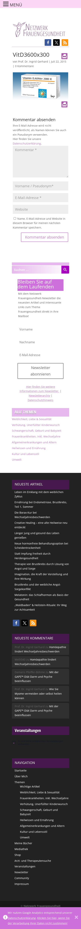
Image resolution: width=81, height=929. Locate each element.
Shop (18, 855)
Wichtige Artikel (30, 786)
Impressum (22, 884)
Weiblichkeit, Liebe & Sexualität (31, 419)
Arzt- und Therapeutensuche (33, 860)
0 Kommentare (24, 66)
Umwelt (16, 459)
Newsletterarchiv (39, 395)
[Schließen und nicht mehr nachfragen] (76, 918)
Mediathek (21, 849)
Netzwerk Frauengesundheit (42, 906)
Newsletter (21, 872)
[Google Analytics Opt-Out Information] (5, 918)
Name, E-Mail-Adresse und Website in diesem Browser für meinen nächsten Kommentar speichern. (39, 223)
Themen (20, 782)
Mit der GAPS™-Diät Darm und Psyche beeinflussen (37, 676)
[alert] (40, 742)
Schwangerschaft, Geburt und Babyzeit (36, 430)
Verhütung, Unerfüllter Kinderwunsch (36, 425)
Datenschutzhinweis (40, 400)
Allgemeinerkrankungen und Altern (34, 442)
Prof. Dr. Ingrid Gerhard (33, 61)
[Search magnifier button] (65, 270)
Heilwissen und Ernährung (29, 448)
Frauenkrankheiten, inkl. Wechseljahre (36, 436)
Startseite (21, 770)
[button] (48, 42)
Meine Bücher (23, 843)
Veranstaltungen (25, 866)
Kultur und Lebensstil (25, 454)
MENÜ (16, 5)
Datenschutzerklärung (27, 143)
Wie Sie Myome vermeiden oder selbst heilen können (38, 693)
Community (22, 878)
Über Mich (21, 776)
